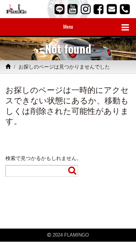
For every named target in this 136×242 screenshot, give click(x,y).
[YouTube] (72, 9)
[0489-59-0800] (125, 9)
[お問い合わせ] (112, 9)
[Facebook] (98, 9)
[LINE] (59, 9)
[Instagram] (85, 9)
